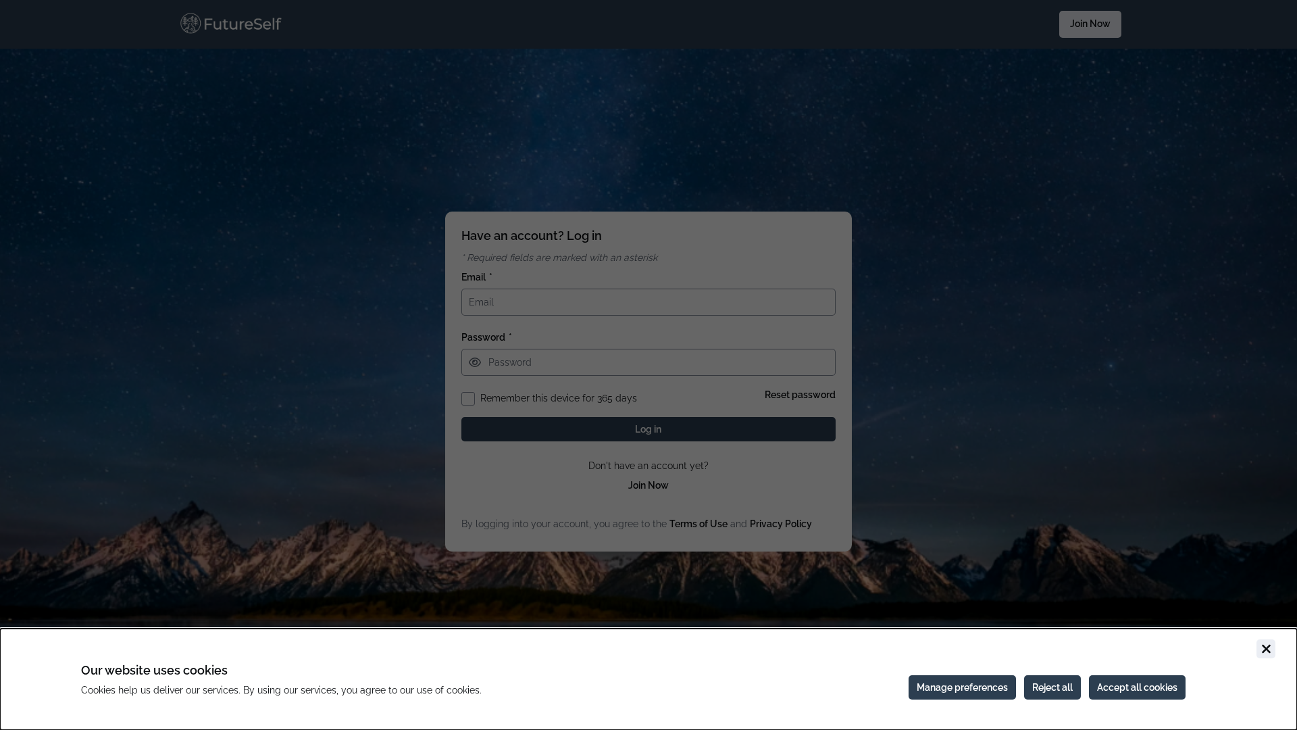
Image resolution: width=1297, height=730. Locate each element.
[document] (648, 679)
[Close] (1265, 648)
